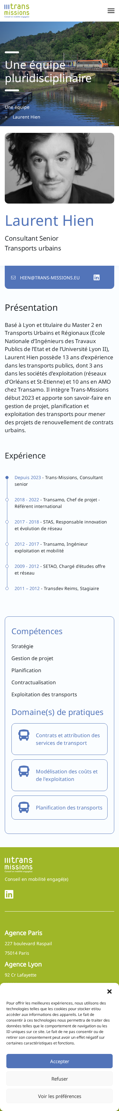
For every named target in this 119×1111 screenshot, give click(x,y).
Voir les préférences (59, 1096)
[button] (109, 991)
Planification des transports (69, 807)
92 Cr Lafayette (20, 975)
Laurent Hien (26, 117)
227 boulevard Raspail (28, 943)
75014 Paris (17, 953)
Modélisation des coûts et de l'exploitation (67, 775)
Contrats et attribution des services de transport (68, 739)
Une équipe (17, 107)
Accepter (59, 1061)
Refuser (59, 1078)
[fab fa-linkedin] (9, 894)
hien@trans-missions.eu (50, 278)
